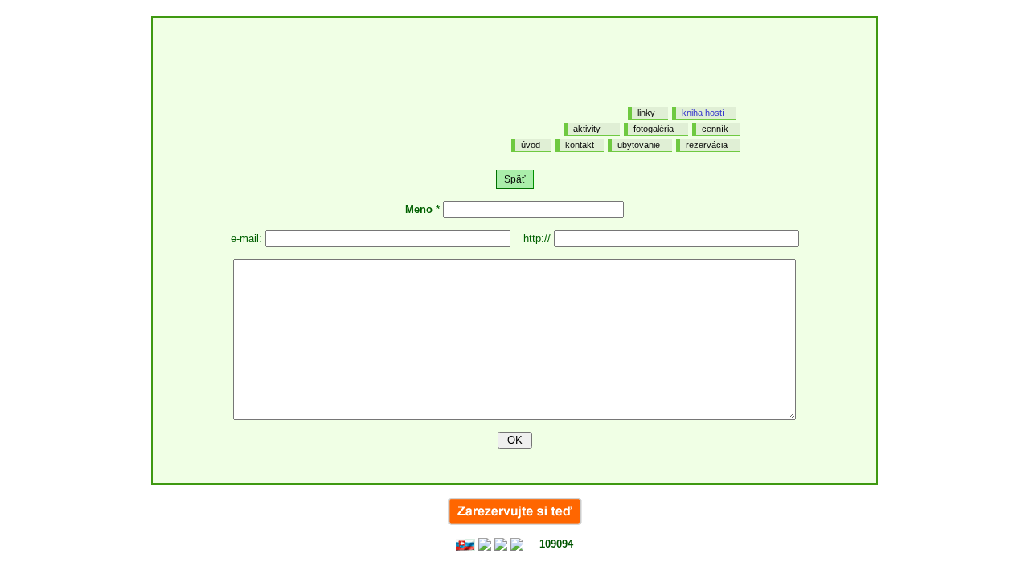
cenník (715, 128)
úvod (530, 145)
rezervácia (707, 145)
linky (646, 112)
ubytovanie (638, 145)
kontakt (579, 145)
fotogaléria (653, 128)
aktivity (587, 128)
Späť (515, 179)
